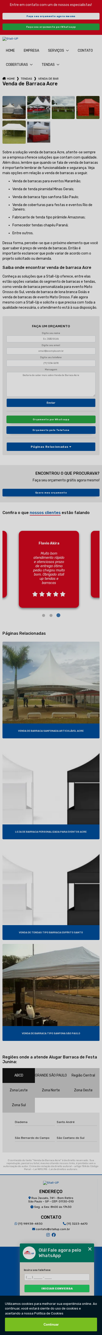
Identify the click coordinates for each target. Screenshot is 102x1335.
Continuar (51, 1324)
